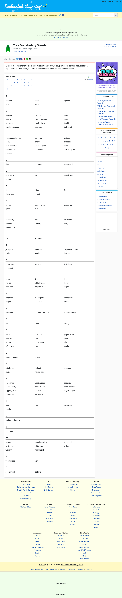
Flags (61, 538)
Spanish (37, 553)
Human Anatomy (72, 510)
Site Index (13, 15)
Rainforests (73, 518)
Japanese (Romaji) (37, 547)
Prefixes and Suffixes (105, 205)
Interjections (102, 183)
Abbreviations (102, 196)
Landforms (96, 518)
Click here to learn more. (61, 37)
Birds (49, 515)
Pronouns (101, 168)
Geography (61, 541)
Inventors (61, 544)
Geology (96, 513)
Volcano (96, 527)
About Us (80, 569)
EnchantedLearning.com (72, 564)
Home (6, 15)
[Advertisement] (61, 24)
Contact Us (72, 569)
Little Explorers (49, 490)
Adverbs (100, 174)
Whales (72, 524)
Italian (38, 544)
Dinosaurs (49, 521)
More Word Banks (110, 46)
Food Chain (73, 507)
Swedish (38, 556)
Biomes (49, 513)
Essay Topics (96, 487)
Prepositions (102, 177)
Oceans (96, 521)
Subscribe (53, 15)
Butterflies (49, 518)
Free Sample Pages (35, 15)
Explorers (61, 535)
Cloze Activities (96, 484)
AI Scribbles (90, 79)
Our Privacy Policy (51, 569)
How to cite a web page (36, 569)
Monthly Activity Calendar (25, 490)
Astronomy (96, 507)
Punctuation (102, 209)
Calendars (84, 538)
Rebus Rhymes (72, 487)
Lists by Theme (17, 51)
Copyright (43, 564)
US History (61, 547)
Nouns (100, 162)
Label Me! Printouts (84, 550)
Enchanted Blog (25, 499)
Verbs (99, 165)
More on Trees (111, 44)
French (37, 538)
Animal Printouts (49, 507)
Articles (100, 186)
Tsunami (96, 524)
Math (84, 553)
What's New (23, 15)
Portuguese (37, 550)
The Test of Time (25, 507)
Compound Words (104, 199)
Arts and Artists (84, 535)
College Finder (84, 541)
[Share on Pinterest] (23, 59)
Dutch (38, 535)
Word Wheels (84, 559)
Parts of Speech (96, 496)
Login (104, 1)
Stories (72, 490)
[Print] (30, 59)
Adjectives (101, 171)
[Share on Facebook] (20, 59)
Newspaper (96, 490)
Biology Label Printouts (49, 510)
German (37, 541)
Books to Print (26, 493)
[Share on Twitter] (17, 59)
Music (84, 556)
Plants (24, 51)
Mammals (72, 513)
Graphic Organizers (84, 547)
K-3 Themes (49, 487)
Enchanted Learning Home (26, 487)
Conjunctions (102, 180)
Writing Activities (96, 493)
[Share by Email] (27, 59)
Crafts (49, 484)
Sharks (72, 521)
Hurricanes (96, 515)
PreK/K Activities (72, 484)
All (98, 159)
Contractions (102, 202)
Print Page (118, 1)
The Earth (96, 510)
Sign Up (110, 1)
